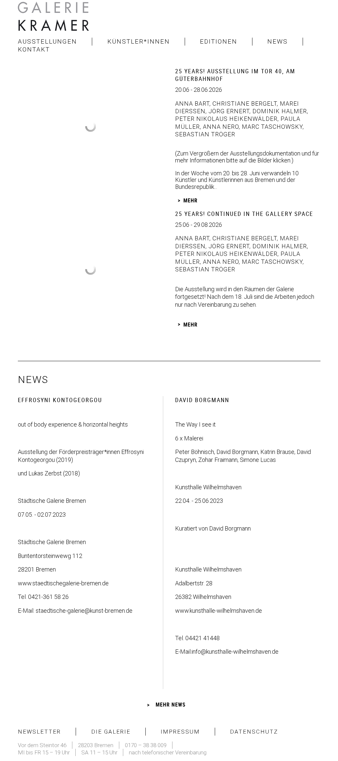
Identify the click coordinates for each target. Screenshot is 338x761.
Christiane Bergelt (244, 103)
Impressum (180, 731)
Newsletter (39, 731)
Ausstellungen (47, 41)
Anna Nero (220, 126)
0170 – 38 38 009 (146, 745)
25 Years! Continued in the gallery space (244, 214)
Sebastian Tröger (205, 134)
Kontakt (34, 49)
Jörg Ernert (228, 111)
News (277, 41)
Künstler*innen (138, 41)
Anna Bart (192, 103)
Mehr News (171, 704)
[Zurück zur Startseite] (54, 18)
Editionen (218, 41)
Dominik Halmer (279, 111)
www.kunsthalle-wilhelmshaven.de (218, 610)
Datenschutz (254, 731)
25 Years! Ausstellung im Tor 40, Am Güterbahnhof (235, 75)
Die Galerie (111, 731)
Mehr (190, 200)
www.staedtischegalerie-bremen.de (63, 583)
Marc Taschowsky (271, 126)
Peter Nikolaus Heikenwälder (226, 118)
